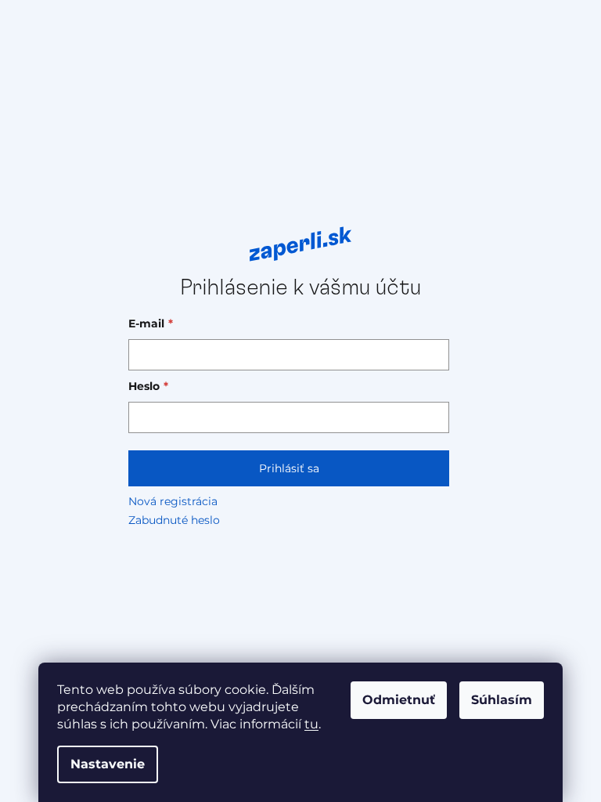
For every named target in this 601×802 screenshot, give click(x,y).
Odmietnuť (398, 699)
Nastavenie (107, 764)
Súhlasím (501, 699)
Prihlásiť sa (289, 468)
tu (311, 724)
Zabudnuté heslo (174, 520)
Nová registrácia (173, 501)
